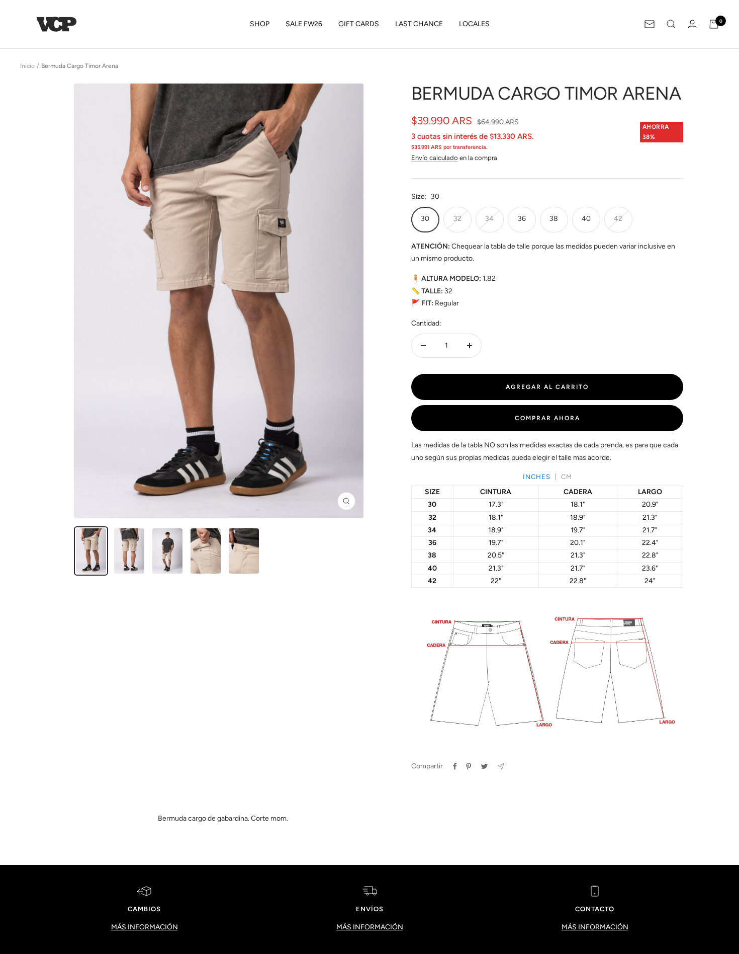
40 (586, 218)
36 (522, 218)
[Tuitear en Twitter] (484, 766)
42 (618, 218)
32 (457, 218)
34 (489, 218)
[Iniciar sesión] (692, 24)
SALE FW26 (304, 24)
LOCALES (474, 24)
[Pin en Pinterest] (468, 766)
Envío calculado (434, 158)
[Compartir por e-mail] (501, 766)
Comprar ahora (547, 418)
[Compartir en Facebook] (455, 766)
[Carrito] (714, 24)
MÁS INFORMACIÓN (144, 927)
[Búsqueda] (671, 24)
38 (553, 218)
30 (425, 218)
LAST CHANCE (419, 24)
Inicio (27, 65)
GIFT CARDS (358, 24)
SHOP (259, 24)
